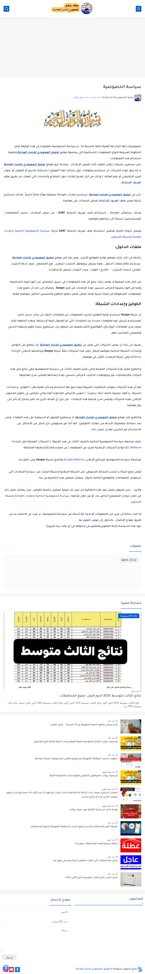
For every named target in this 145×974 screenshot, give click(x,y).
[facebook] (17, 969)
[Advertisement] (72, 47)
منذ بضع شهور (108, 772)
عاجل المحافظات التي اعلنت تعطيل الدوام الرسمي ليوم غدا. (85, 860)
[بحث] (6, 9)
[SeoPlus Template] (140, 969)
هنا (20, 460)
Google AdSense (74, 460)
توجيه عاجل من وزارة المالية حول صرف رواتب (93, 809)
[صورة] (130, 726)
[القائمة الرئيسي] (138, 9)
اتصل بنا (85, 520)
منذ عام (134, 691)
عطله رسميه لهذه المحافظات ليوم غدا (96, 843)
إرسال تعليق (128, 560)
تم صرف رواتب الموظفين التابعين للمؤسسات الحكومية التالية (84, 775)
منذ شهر (111, 839)
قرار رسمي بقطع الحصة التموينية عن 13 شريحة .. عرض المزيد (84, 725)
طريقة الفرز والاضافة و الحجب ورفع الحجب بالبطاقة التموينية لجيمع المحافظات (74, 826)
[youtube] (11, 969)
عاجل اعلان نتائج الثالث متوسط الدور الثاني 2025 (91, 877)
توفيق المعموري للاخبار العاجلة (93, 969)
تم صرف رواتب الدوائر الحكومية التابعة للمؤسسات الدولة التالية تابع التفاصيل (76, 742)
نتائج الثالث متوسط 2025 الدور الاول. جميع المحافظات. (100, 696)
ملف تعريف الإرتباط (112, 201)
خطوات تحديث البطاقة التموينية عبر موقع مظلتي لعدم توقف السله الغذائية (76, 758)
